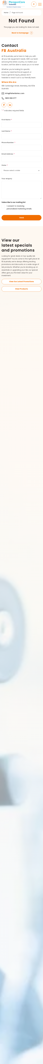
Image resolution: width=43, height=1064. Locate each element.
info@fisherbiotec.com (14, 93)
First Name (7, 120)
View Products (21, 289)
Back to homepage (20, 33)
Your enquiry (7, 179)
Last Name (7, 131)
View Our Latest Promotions (21, 281)
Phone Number (8, 142)
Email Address (8, 154)
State (5, 165)
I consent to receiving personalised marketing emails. (19, 207)
